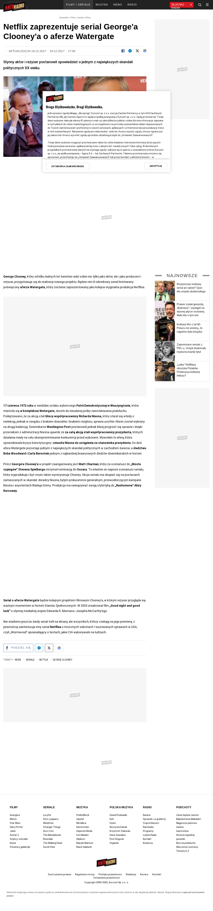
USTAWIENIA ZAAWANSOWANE (67, 166)
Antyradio (64, 17)
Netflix (44, 659)
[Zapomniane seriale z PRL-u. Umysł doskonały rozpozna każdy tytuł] (165, 351)
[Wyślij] (130, 51)
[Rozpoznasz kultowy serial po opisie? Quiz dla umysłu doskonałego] (165, 291)
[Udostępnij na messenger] (39, 648)
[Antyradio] (14, 7)
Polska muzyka (121, 807)
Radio (147, 807)
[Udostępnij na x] (49, 648)
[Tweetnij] (137, 51)
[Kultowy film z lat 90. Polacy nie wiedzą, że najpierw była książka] (165, 331)
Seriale (30, 659)
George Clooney (62, 659)
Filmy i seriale (77, 17)
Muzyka (82, 807)
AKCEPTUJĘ (156, 166)
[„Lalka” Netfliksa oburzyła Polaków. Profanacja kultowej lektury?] (165, 371)
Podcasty (183, 807)
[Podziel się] (122, 51)
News (18, 659)
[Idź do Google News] (59, 648)
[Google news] (144, 50)
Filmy (88, 17)
